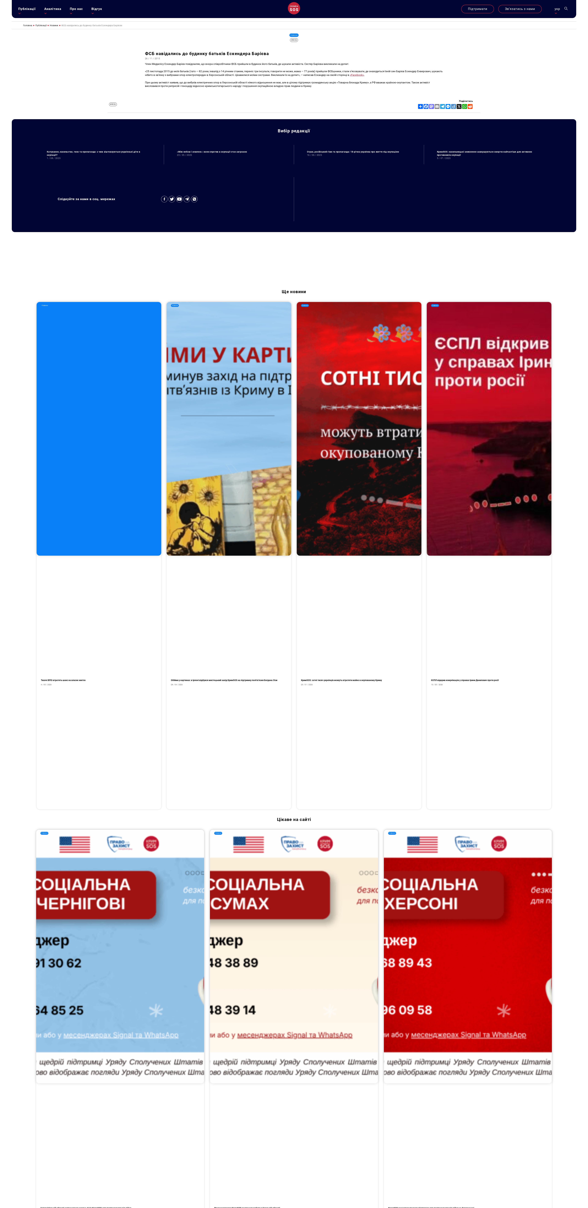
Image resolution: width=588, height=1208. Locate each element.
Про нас (76, 9)
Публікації (27, 9)
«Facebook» (357, 74)
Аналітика (52, 9)
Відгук (96, 9)
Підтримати (477, 9)
